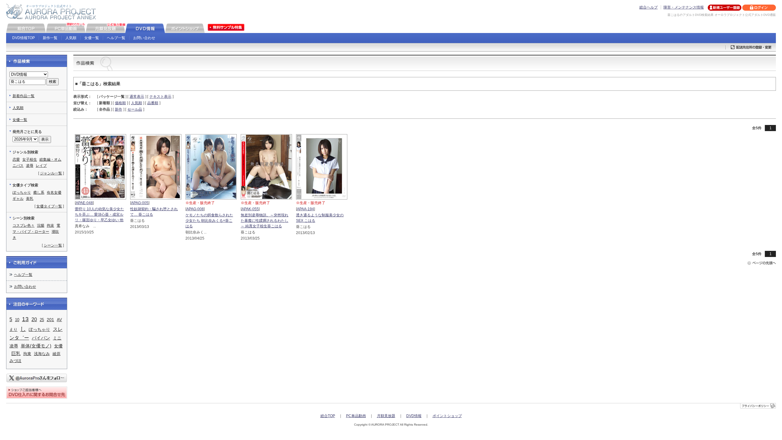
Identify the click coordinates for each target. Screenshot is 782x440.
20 (34, 319)
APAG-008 (195, 209)
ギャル (18, 198)
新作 (118, 109)
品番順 (152, 103)
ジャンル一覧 (51, 173)
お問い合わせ (144, 38)
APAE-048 (84, 203)
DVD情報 (414, 416)
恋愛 (16, 159)
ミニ (57, 338)
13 (25, 319)
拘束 (50, 225)
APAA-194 (305, 209)
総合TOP (327, 416)
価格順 (120, 103)
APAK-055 (250, 209)
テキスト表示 (160, 96)
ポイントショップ (447, 416)
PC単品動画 (356, 416)
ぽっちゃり (22, 192)
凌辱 (29, 165)
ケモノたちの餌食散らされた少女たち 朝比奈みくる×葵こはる (209, 220)
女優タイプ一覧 (49, 206)
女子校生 (29, 159)
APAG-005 (139, 203)
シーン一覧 (53, 245)
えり (13, 329)
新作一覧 (50, 38)
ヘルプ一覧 (116, 38)
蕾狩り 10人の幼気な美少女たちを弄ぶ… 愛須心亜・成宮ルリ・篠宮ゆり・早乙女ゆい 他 (99, 214)
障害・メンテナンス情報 (683, 7)
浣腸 (40, 225)
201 (50, 319)
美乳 (29, 198)
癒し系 (38, 192)
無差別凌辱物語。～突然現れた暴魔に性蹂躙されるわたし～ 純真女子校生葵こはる (264, 220)
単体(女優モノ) (36, 345)
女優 (58, 346)
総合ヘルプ (648, 7)
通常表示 (137, 96)
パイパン (41, 337)
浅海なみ (42, 353)
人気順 (70, 38)
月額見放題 (386, 416)
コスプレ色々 (24, 225)
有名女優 (54, 192)
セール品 (134, 109)
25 (42, 319)
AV (59, 319)
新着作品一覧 (24, 96)
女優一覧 (91, 38)
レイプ (41, 165)
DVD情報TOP (23, 38)
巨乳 (15, 353)
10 (17, 319)
